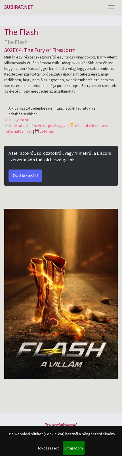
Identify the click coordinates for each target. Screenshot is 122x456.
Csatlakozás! (25, 175)
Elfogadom (73, 448)
